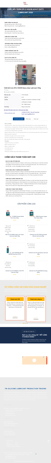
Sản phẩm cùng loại (26, 203)
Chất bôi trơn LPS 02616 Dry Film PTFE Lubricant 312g (14, 271)
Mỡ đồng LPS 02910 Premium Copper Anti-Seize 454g (38, 217)
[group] (25, 74)
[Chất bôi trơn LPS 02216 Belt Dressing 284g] (31, 267)
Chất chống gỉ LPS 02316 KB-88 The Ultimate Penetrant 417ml (14, 253)
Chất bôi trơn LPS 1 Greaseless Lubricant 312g (38, 253)
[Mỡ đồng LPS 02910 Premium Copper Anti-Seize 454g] (31, 213)
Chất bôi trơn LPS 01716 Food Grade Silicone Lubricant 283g (38, 235)
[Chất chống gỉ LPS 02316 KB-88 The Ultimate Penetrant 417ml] (8, 249)
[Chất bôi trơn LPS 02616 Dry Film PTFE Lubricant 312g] (8, 267)
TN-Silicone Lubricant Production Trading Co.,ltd (24, 461)
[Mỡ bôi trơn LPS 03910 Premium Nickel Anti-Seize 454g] (8, 213)
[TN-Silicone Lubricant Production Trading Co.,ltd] (25, 3)
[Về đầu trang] (47, 456)
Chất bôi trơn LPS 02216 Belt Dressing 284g (38, 271)
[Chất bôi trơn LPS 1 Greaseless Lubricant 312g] (31, 249)
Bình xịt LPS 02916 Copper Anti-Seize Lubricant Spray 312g (15, 235)
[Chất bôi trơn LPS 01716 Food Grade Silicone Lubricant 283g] (31, 231)
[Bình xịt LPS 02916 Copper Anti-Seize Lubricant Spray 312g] (8, 231)
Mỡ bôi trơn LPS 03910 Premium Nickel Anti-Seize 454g (15, 217)
